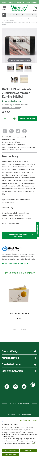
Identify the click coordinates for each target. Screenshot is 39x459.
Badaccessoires (9, 21)
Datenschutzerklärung (11, 149)
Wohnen (23, 19)
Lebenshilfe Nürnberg (11, 108)
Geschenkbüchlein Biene (19, 313)
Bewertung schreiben (11, 101)
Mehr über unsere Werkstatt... (16, 263)
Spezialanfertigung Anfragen (18, 235)
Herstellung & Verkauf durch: (15, 105)
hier (34, 443)
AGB (4, 147)
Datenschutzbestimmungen (27, 420)
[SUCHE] (4, 14)
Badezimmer (32, 19)
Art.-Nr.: (5, 223)
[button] (5, 131)
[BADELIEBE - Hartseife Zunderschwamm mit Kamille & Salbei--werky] (10, 68)
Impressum (12, 147)
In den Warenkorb (27, 119)
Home (4, 19)
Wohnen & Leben (13, 19)
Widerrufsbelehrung (26, 147)
